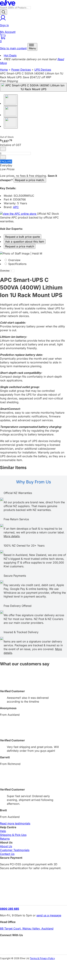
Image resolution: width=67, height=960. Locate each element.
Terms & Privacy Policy (42, 958)
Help (3, 831)
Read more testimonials (15, 823)
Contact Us (7, 854)
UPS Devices (42, 69)
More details (12, 536)
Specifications (16, 264)
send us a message (48, 915)
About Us (6, 846)
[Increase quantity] (3, 157)
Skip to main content (13, 48)
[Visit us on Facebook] (33, 943)
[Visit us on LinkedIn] (33, 949)
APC (16, 207)
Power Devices (21, 69)
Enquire (6, 161)
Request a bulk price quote (22, 236)
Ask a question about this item (24, 241)
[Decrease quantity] (3, 149)
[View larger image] (33, 87)
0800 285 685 (9, 908)
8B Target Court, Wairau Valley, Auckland (26, 928)
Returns (5, 838)
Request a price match (19, 246)
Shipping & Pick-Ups (13, 835)
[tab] (33, 260)
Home (4, 69)
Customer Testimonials (14, 850)
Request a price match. (30, 180)
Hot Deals (10, 55)
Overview (13, 260)
